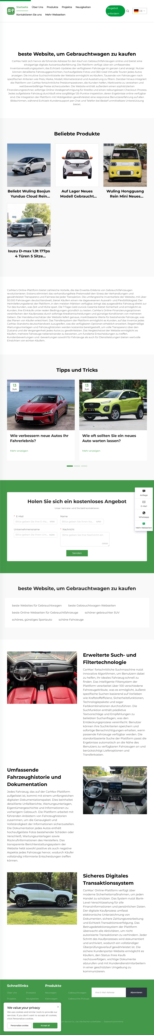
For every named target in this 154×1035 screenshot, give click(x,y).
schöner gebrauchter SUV (102, 612)
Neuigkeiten (83, 7)
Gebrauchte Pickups (78, 998)
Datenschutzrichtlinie (113, 1021)
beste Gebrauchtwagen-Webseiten (92, 605)
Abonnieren (136, 992)
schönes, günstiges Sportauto (32, 619)
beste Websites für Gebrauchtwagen (37, 605)
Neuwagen (50, 992)
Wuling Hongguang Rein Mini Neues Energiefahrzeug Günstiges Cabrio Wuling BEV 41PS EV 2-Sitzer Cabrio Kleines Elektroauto (125, 194)
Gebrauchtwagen (77, 992)
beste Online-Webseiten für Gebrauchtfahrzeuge (45, 612)
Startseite (22, 7)
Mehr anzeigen (19, 450)
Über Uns (37, 7)
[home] (11, 10)
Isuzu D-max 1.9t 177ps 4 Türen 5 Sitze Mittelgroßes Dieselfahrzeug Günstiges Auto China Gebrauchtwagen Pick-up (29, 254)
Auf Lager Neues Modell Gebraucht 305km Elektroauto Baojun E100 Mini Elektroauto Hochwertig (77, 194)
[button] (70, 466)
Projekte (67, 7)
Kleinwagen (51, 998)
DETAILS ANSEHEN (28, 165)
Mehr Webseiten (55, 14)
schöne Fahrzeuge (71, 619)
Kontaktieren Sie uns (29, 14)
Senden (77, 553)
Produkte (52, 7)
